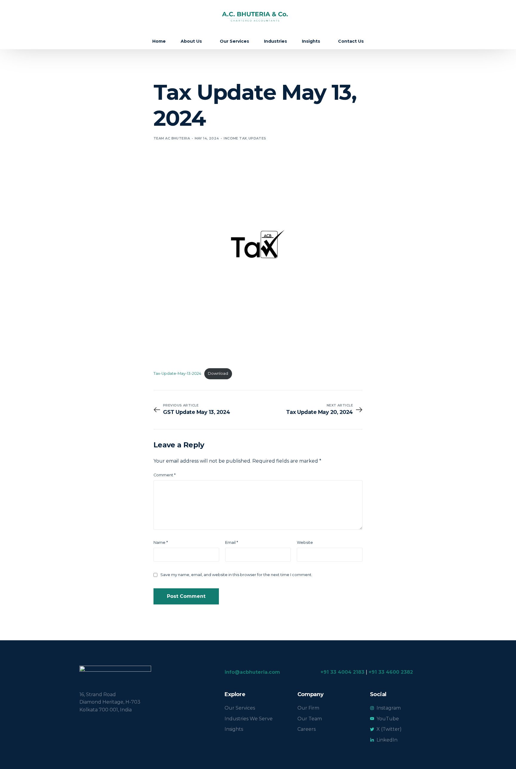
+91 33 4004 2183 (342, 672)
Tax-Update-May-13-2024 (177, 373)
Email (231, 542)
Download (218, 373)
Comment (164, 475)
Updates (257, 138)
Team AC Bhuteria (171, 138)
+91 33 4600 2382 (390, 672)
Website (305, 542)
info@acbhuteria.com (252, 672)
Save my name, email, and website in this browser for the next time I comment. (236, 574)
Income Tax (235, 138)
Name (160, 542)
